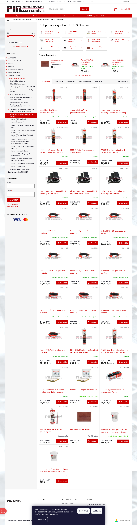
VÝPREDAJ (12, 58)
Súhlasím (97, 511)
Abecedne (98, 81)
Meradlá (11, 66)
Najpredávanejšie (85, 81)
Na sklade (16, 42)
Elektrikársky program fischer (20, 169)
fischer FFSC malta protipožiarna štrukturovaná (22, 155)
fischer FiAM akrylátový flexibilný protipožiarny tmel (22, 136)
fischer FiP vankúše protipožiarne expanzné (22, 147)
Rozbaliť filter (19, 46)
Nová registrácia (12, 204)
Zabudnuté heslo (13, 206)
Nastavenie (41, 520)
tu (57, 514)
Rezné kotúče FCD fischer (19, 102)
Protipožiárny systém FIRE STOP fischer (21, 115)
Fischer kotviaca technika (16, 78)
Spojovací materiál (14, 61)
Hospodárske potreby (15, 69)
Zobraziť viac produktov (83, 75)
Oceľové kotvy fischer (17, 81)
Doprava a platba (55, 1)
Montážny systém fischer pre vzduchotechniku (20, 106)
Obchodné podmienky (75, 1)
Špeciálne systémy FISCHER (18, 172)
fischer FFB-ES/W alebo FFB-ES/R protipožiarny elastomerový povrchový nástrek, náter (23, 141)
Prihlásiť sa (13, 200)
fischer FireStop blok (18, 166)
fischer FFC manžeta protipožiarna (23, 163)
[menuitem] (9, 16)
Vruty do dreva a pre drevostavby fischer (21, 90)
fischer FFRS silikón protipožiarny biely (22, 126)
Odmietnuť (83, 511)
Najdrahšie (71, 81)
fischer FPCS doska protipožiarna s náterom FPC (23, 131)
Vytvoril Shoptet (125, 520)
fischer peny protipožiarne (19, 151)
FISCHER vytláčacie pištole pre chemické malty (21, 98)
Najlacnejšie (58, 81)
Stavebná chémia (14, 75)
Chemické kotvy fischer (18, 84)
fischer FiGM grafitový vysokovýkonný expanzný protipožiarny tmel (19, 121)
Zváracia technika (14, 72)
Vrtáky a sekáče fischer (18, 94)
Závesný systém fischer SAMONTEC (22, 87)
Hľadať (84, 9)
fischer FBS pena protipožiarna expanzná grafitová (21, 159)
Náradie (10, 64)
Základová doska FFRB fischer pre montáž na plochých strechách (22, 110)
